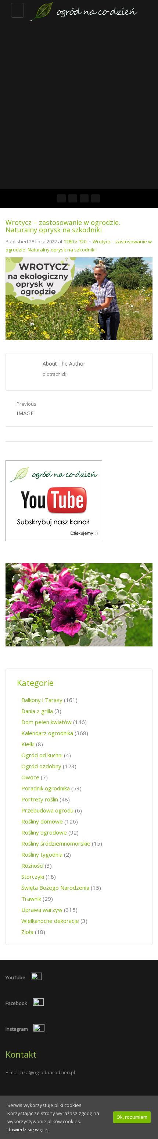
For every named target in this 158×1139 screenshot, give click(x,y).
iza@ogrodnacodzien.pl (48, 1072)
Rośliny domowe (42, 821)
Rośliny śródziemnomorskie (55, 843)
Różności (32, 865)
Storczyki (32, 876)
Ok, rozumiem (131, 1117)
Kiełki (28, 744)
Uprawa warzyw (41, 909)
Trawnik (31, 898)
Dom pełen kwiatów (46, 722)
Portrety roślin (39, 799)
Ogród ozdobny (41, 766)
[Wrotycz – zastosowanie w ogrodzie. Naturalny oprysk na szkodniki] (79, 298)
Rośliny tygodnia (41, 854)
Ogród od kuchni (41, 755)
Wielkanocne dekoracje (50, 920)
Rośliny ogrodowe (44, 832)
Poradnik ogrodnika (45, 788)
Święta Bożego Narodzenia (55, 887)
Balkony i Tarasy (41, 700)
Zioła (27, 931)
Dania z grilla (37, 711)
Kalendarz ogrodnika (47, 733)
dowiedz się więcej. (28, 1129)
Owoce (30, 777)
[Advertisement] (79, 106)
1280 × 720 (75, 241)
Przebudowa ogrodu (47, 810)
